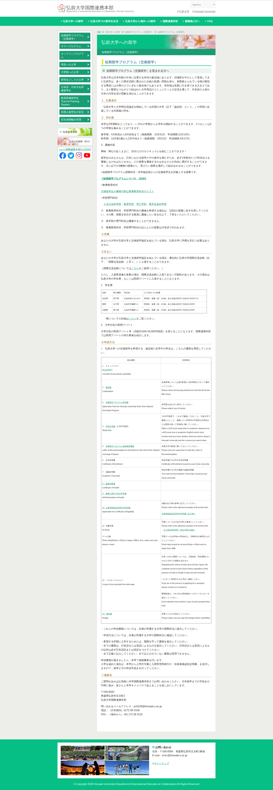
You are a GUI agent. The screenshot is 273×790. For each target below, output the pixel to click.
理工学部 (141, 204)
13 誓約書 (107, 614)
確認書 (108, 387)
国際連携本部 (170, 21)
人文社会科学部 (112, 204)
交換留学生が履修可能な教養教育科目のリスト (127, 191)
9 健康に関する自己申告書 (114, 493)
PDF (110, 370)
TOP (99, 32)
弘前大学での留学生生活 (104, 21)
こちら (135, 268)
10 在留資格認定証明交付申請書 (116, 508)
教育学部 (129, 204)
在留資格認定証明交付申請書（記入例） (179, 514)
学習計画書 (110, 426)
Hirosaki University (204, 11)
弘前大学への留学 (73, 21)
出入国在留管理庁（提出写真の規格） (180, 530)
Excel (105, 370)
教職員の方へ (192, 21)
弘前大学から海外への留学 (140, 21)
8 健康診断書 (108, 484)
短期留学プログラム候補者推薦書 (120, 446)
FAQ (209, 21)
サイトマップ (161, 763)
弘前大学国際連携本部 (90, 7)
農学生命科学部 (158, 204)
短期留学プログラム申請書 (117, 402)
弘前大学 (184, 11)
